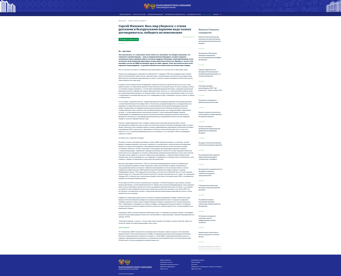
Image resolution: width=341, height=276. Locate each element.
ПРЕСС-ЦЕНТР (207, 14)
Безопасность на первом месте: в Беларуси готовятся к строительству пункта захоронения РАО (210, 172)
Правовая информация (167, 266)
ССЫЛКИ (215, 14)
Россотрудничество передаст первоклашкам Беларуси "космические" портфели (209, 157)
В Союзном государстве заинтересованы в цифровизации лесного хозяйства (207, 219)
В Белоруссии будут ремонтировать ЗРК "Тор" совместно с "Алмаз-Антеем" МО (210, 88)
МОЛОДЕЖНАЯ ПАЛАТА (194, 14)
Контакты (194, 264)
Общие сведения (165, 260)
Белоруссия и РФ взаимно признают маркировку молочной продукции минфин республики (210, 56)
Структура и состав (166, 262)
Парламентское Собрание (135, 267)
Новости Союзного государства (137, 20)
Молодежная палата (197, 260)
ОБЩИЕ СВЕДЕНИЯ (125, 14)
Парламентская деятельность (169, 264)
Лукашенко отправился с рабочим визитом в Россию (208, 101)
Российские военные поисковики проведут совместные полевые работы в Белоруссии (209, 203)
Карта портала (195, 262)
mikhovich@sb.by (124, 227)
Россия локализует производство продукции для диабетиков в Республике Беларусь (209, 129)
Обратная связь (196, 269)
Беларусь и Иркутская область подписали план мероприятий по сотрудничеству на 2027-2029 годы (210, 249)
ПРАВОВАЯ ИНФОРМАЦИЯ (155, 14)
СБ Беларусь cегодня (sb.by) (129, 39)
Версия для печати (189, 37)
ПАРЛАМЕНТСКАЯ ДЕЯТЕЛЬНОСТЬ (175, 14)
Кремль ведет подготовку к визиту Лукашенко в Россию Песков (209, 234)
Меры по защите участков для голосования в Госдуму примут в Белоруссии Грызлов (210, 114)
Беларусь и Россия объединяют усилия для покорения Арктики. (210, 144)
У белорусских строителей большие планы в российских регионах (209, 187)
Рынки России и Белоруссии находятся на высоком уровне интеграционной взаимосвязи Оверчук (210, 40)
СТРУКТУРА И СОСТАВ (139, 14)
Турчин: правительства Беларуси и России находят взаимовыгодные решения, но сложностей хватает (210, 72)
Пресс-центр (122, 20)
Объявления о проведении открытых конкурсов (206, 266)
